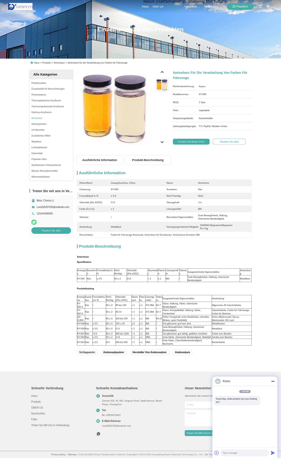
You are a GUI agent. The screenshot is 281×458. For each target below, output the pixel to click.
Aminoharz (59, 62)
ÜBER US (37, 407)
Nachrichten (38, 413)
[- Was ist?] (34, 222)
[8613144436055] (98, 434)
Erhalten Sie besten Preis (191, 142)
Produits (46, 62)
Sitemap (72, 454)
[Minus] (273, 381)
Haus (145, 6)
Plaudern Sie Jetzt (51, 230)
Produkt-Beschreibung (148, 160)
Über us (158, 6)
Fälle (34, 419)
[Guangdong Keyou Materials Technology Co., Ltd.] (20, 6)
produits (172, 6)
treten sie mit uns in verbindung (212, 6)
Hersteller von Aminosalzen (150, 352)
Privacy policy (58, 454)
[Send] (272, 452)
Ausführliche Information (99, 160)
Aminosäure (182, 352)
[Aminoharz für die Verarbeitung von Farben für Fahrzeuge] (114, 108)
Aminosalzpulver (113, 352)
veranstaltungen (192, 6)
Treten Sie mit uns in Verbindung (50, 425)
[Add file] (216, 452)
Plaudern (242, 6)
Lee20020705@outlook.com (53, 207)
